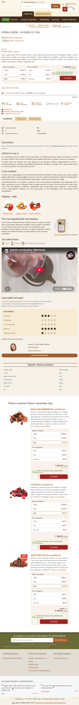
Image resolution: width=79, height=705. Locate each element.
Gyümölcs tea (8, 109)
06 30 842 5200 (33, 347)
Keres (55, 6)
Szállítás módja (33, 664)
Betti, (3, 693)
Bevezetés (31, 25)
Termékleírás (7, 119)
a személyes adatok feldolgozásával (62, 646)
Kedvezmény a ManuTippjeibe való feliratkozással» (51, 703)
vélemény (16, 51)
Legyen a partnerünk (60, 658)
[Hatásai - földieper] (35, 201)
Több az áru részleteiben (42, 426)
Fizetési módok (33, 667)
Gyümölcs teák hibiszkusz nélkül (14, 111)
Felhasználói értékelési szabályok (39, 670)
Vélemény (20, 119)
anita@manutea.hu (34, 350)
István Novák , (45, 691)
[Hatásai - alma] (8, 201)
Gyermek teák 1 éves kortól (12, 113)
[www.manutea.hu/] (14, 2)
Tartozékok (34, 119)
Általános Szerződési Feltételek (12, 658)
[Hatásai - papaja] (22, 201)
